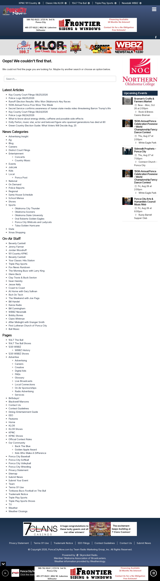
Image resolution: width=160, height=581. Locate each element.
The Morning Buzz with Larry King (27, 270)
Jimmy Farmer (16, 246)
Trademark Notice (18, 494)
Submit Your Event (18, 480)
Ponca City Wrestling (20, 466)
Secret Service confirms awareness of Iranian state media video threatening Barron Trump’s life (60, 108)
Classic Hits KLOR (55, 3)
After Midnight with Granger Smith (27, 322)
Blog (11, 143)
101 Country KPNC (18, 253)
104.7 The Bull (79, 3)
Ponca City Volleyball (20, 463)
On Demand (15, 184)
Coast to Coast (17, 287)
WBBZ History (22, 350)
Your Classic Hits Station (22, 260)
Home (12, 422)
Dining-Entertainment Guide (23, 411)
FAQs (17, 374)
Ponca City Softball (19, 459)
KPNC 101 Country (28, 3)
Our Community (17, 442)
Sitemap (13, 473)
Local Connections (25, 384)
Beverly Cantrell (17, 243)
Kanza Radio (15, 305)
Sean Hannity (15, 281)
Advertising (21, 360)
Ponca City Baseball (19, 456)
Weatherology (97, 561)
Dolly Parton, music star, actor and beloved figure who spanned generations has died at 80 (57, 122)
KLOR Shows (16, 429)
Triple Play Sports (104, 3)
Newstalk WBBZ (130, 3)
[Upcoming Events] (127, 107)
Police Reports (17, 187)
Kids (11, 170)
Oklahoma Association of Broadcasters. (85, 558)
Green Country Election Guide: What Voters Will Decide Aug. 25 (42, 125)
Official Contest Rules (20, 439)
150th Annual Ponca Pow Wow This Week (31, 104)
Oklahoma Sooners (25, 211)
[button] (154, 9)
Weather (13, 507)
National (13, 180)
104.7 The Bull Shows (20, 343)
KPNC (12, 432)
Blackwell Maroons (19, 401)
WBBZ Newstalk (17, 311)
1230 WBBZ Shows (19, 353)
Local (12, 174)
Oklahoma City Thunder (27, 208)
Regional (13, 191)
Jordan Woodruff (18, 250)
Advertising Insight (18, 136)
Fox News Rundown (19, 267)
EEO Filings (84, 543)
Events (12, 163)
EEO (11, 415)
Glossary (19, 377)
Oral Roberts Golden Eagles (29, 218)
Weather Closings (18, 511)
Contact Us (15, 405)
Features (13, 418)
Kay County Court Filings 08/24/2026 (28, 111)
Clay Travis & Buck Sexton (23, 277)
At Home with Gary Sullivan (23, 291)
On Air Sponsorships (25, 387)
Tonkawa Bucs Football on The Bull (27, 490)
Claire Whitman (17, 318)
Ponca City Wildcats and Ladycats (33, 222)
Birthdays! (14, 398)
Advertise (14, 357)
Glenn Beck (15, 274)
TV (10, 504)
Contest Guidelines (19, 408)
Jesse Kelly (15, 284)
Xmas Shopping (17, 232)
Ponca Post (21, 177)
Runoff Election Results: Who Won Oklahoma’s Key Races (39, 101)
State (11, 228)
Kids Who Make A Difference (30, 453)
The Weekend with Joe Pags (24, 298)
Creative (19, 367)
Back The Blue (22, 446)
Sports (12, 204)
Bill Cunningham (17, 308)
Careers (13, 146)
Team (12, 483)
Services (19, 394)
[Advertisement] (80, 25)
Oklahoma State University (29, 215)
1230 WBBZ (15, 346)
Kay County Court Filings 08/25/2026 (28, 94)
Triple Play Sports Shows (22, 501)
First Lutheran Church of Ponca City (28, 325)
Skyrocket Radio (88, 555)
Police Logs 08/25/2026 (21, 98)
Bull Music (14, 329)
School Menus (16, 198)
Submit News (16, 477)
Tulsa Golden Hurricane (27, 225)
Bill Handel (14, 301)
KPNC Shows (16, 435)
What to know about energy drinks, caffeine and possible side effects (46, 118)
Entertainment (16, 153)
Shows (12, 201)
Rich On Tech (16, 294)
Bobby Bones (16, 315)
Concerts (20, 156)
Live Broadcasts (23, 381)
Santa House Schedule (21, 194)
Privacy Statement (18, 470)
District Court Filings (19, 150)
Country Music (22, 160)
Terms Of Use (16, 487)
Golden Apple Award (26, 449)
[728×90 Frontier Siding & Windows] (91, 574)
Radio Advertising (24, 391)
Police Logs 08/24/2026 (21, 115)
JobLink (13, 167)
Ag (10, 139)
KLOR (12, 425)
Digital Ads (20, 370)
